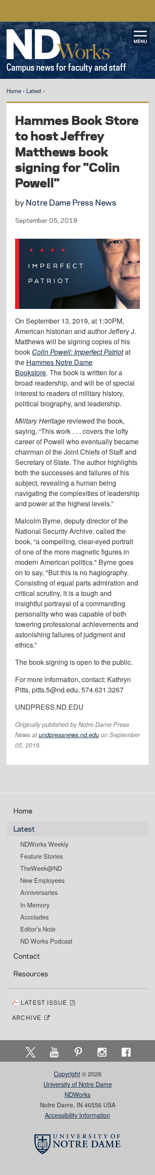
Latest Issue (45, 1002)
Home (13, 91)
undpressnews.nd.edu (69, 734)
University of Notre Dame (77, 1084)
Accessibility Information (77, 1115)
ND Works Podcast (46, 941)
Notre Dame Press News (71, 202)
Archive (27, 1017)
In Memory (35, 905)
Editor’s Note (38, 929)
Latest (33, 91)
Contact (26, 955)
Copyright (67, 1073)
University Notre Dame (78, 11)
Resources (30, 973)
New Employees (42, 880)
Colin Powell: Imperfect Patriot (77, 352)
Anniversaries (39, 892)
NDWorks (77, 1094)
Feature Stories (41, 856)
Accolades (34, 917)
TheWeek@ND (41, 868)
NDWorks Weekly (44, 844)
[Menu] (141, 37)
